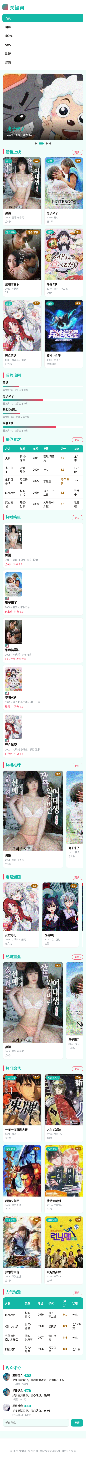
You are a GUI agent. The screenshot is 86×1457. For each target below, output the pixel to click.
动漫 (8, 53)
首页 (8, 18)
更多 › (77, 152)
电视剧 (9, 36)
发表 (77, 1423)
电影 (8, 27)
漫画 (8, 62)
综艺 (8, 44)
